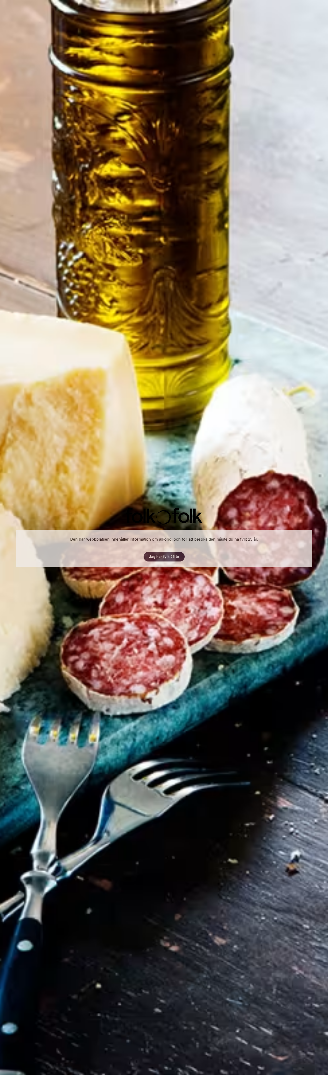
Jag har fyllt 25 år (164, 557)
